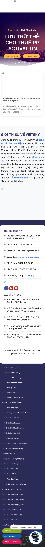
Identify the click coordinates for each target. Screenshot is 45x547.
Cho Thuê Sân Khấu (10, 520)
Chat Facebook (9, 536)
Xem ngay (29, 275)
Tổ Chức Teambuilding (11, 438)
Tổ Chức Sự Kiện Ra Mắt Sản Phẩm (16, 413)
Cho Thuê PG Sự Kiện (11, 469)
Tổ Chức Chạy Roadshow (12, 423)
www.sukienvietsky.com (28, 256)
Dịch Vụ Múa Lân (9, 454)
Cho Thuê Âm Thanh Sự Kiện (13, 500)
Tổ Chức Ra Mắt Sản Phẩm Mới (14, 484)
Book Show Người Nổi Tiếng (13, 449)
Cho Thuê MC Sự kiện (11, 464)
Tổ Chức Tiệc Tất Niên (11, 418)
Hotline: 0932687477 (12, 542)
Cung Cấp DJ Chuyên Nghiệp (13, 459)
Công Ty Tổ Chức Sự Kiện (12, 402)
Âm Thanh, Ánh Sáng (10, 525)
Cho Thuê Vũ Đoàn (10, 474)
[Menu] (3, 4)
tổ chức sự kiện (19, 177)
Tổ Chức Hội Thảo (9, 388)
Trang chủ (11, 30)
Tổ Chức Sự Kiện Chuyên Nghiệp (15, 443)
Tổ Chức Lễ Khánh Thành (12, 383)
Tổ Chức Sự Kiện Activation (13, 398)
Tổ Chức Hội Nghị (9, 393)
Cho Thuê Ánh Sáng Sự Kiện (13, 505)
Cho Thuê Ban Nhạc (10, 479)
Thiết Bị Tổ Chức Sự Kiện (12, 489)
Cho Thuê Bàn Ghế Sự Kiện (13, 515)
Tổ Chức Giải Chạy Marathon (13, 428)
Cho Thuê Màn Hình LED (12, 510)
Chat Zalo (7, 531)
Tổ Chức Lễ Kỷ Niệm (10, 408)
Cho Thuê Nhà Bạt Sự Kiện (13, 495)
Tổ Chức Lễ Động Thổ (11, 368)
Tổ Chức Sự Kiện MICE (11, 433)
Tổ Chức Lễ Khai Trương (12, 378)
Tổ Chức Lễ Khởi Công (11, 373)
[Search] (42, 4)
